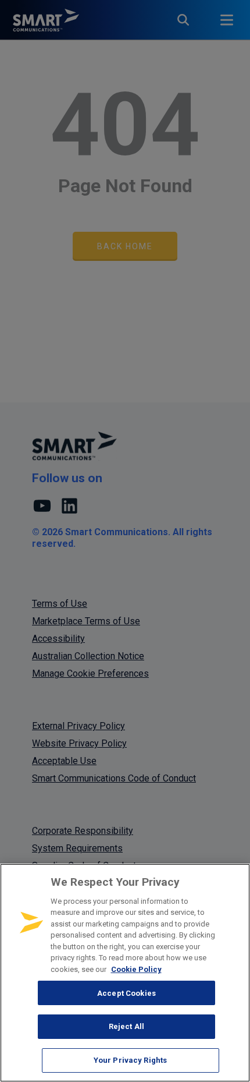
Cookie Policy (136, 969)
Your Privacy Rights (130, 1060)
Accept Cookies (126, 993)
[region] (125, 973)
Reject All (126, 1026)
